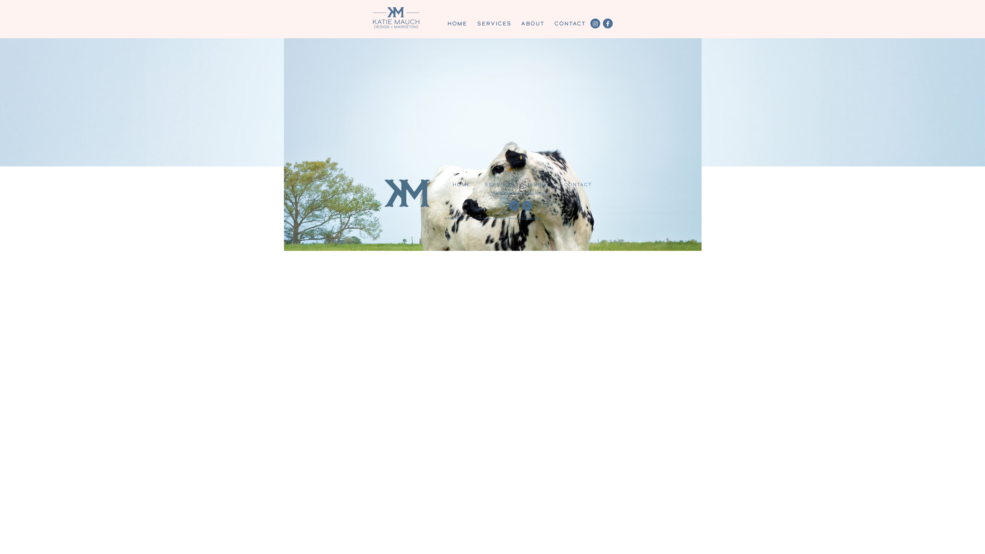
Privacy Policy (531, 218)
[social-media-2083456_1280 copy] (595, 23)
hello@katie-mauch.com (521, 193)
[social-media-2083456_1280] (608, 23)
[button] (494, 24)
